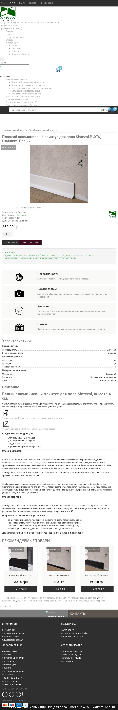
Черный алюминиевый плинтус (26, 94)
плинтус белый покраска (93, 601)
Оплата (15, 51)
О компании (8, 630)
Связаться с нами (11, 684)
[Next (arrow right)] (4, 609)
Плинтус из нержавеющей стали (21, 105)
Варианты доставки (13, 633)
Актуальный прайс (71, 658)
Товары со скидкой (12, 678)
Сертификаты (68, 661)
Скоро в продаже (11, 681)
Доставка (16, 48)
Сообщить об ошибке (72, 637)
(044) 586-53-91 (53, 23)
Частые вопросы (15, 37)
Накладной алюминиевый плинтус (28, 82)
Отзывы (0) (47, 3)
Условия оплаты (11, 637)
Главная (9, 31)
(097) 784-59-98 (7, 23)
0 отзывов (19, 207)
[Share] (4, 606)
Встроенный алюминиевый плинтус (29, 85)
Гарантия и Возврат (21, 54)
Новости (10, 34)
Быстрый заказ (31, 242)
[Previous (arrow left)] (1, 609)
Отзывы (9, 40)
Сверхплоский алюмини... (97, 575)
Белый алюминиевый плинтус (26, 91)
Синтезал (22, 212)
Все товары (8, 661)
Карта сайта (67, 630)
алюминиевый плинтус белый (23, 598)
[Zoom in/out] (9, 606)
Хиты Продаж (9, 651)
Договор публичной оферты (76, 633)
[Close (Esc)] (1, 606)
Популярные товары (13, 658)
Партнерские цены (71, 655)
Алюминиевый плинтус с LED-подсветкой (31, 88)
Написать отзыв (34, 207)
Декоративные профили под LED (21, 102)
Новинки (7, 655)
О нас (14, 46)
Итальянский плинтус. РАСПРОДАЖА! (24, 96)
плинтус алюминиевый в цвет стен (80, 598)
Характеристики (28, 3)
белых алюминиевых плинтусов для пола (27, 462)
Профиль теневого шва (17, 99)
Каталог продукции (71, 651)
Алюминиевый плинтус (17, 79)
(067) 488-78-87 (38, 23)
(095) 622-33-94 (22, 23)
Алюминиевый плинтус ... (21, 575)
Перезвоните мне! (8, 25)
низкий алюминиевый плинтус (31, 601)
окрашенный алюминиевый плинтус (63, 601)
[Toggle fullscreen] (6, 606)
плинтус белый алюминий (50, 598)
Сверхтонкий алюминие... (59, 575)
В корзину (11, 242)
